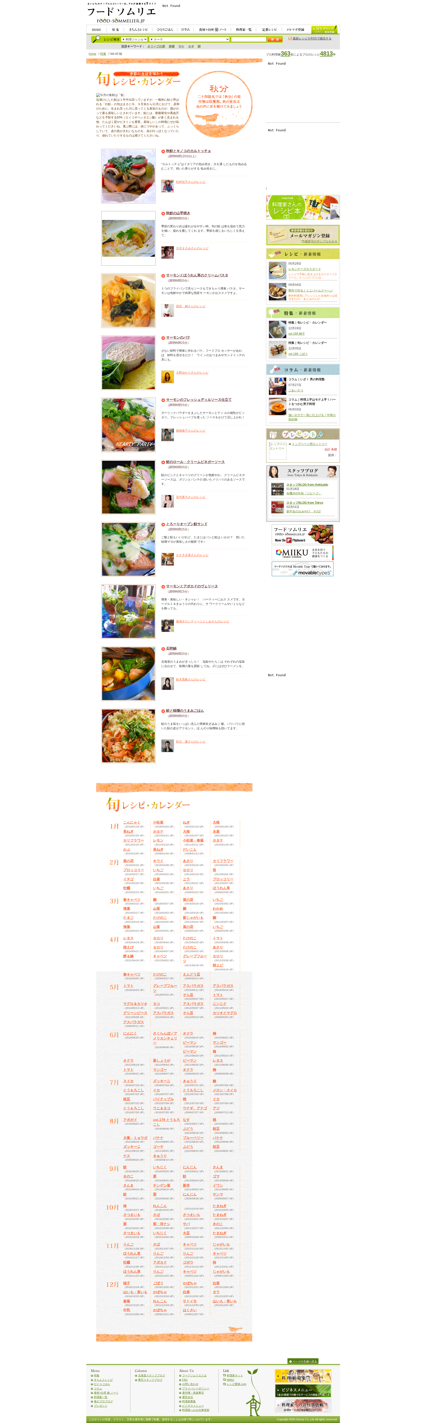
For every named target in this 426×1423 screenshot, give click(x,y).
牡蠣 (126, 888)
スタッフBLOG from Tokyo (304, 502)
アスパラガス (193, 986)
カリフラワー (133, 840)
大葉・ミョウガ (135, 1138)
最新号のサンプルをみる (321, 241)
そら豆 (188, 995)
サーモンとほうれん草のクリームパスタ (197, 275)
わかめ (218, 908)
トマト (218, 938)
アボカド (160, 1262)
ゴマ (216, 1176)
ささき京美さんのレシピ (192, 555)
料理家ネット (235, 1375)
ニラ (186, 879)
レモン (158, 840)
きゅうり (190, 1081)
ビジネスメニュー (193, 1405)
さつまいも (132, 1215)
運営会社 (187, 1397)
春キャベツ (132, 900)
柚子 (126, 1283)
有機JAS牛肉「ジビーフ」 (303, 493)
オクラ (188, 1033)
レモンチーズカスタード (304, 269)
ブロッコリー (133, 870)
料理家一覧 (100, 1397)
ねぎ (186, 822)
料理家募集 (189, 1401)
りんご (128, 1244)
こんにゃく (132, 822)
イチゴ (128, 879)
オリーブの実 (156, 46)
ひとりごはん (102, 1384)
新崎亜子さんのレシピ (191, 430)
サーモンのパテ (178, 337)
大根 (216, 822)
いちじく (160, 1167)
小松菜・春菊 (193, 840)
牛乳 (126, 1310)
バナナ (158, 1138)
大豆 (186, 1233)
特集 (103, 54)
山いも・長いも (135, 1292)
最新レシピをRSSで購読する (312, 38)
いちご (158, 870)
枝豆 (126, 1099)
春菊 (126, 1301)
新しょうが (161, 1060)
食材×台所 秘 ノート (106, 1392)
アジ (216, 1108)
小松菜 (158, 822)
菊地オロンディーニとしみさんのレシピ (202, 621)
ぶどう (188, 1129)
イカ (156, 1090)
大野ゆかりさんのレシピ (192, 372)
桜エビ (218, 965)
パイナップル (163, 1099)
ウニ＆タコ (161, 1108)
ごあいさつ (295, 390)
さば (156, 1215)
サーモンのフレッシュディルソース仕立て (199, 400)
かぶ (126, 849)
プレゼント (100, 1405)
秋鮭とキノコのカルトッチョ (188, 151)
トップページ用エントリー (309, 444)
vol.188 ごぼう (298, 354)
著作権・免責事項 (193, 1392)
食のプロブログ (103, 1401)
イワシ (218, 1185)
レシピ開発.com (236, 1384)
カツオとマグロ (225, 1013)
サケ (181, 46)
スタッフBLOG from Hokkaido (307, 484)
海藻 (126, 908)
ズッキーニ (161, 1081)
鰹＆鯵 (128, 956)
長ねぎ (128, 831)
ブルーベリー (193, 1138)
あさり (188, 861)
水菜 (216, 831)
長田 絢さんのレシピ (191, 306)
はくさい (190, 1310)
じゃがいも (221, 1244)
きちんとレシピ (103, 1379)
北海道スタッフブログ (151, 1375)
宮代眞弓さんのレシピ (191, 497)
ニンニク (220, 1004)
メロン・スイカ (225, 1090)
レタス (128, 938)
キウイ (158, 861)
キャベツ (160, 956)
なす (186, 1120)
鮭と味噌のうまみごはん (185, 710)
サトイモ (190, 1301)
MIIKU (230, 1379)
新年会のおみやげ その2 (303, 511)
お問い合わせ (190, 1384)
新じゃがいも (193, 918)
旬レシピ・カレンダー (138, 79)
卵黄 (172, 46)
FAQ (185, 1379)
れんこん (160, 1206)
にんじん (190, 1167)
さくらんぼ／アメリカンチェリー (165, 1038)
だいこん (190, 849)
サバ (186, 1224)
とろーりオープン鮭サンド (187, 524)
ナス (126, 1156)
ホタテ (158, 831)
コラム (98, 1388)
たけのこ (160, 918)
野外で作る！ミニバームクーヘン (310, 290)
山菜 (156, 908)
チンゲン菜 (161, 1185)
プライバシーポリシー (195, 1388)
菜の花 (128, 861)
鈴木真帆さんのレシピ (191, 679)
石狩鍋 (171, 648)
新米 (186, 1185)
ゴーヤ (158, 1147)
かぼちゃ (190, 1283)
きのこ (128, 1176)
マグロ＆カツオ (135, 1004)
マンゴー (220, 1042)
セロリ (188, 870)
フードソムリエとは (194, 1375)
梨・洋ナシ (161, 1224)
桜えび (128, 947)
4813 (326, 53)
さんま (218, 1167)
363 (285, 53)
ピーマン (190, 1042)
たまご (128, 918)
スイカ (128, 1081)
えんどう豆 (191, 974)
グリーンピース (135, 1013)
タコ (156, 1004)
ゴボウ (188, 1262)
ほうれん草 (221, 888)
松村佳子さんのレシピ (191, 182)
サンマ (218, 1194)
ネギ (191, 46)
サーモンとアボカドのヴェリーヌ (192, 586)
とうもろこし (133, 1090)
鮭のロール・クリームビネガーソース (195, 462)
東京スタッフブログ (150, 1379)
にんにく (130, 1033)
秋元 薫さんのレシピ (191, 741)
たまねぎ (220, 1206)
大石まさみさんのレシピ (192, 248)
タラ (216, 1292)
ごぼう (158, 1283)
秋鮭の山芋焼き (178, 213)
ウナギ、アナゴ (195, 1108)
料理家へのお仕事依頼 (195, 1409)
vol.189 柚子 (296, 333)
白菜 (156, 879)
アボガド (130, 1120)
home (92, 54)
